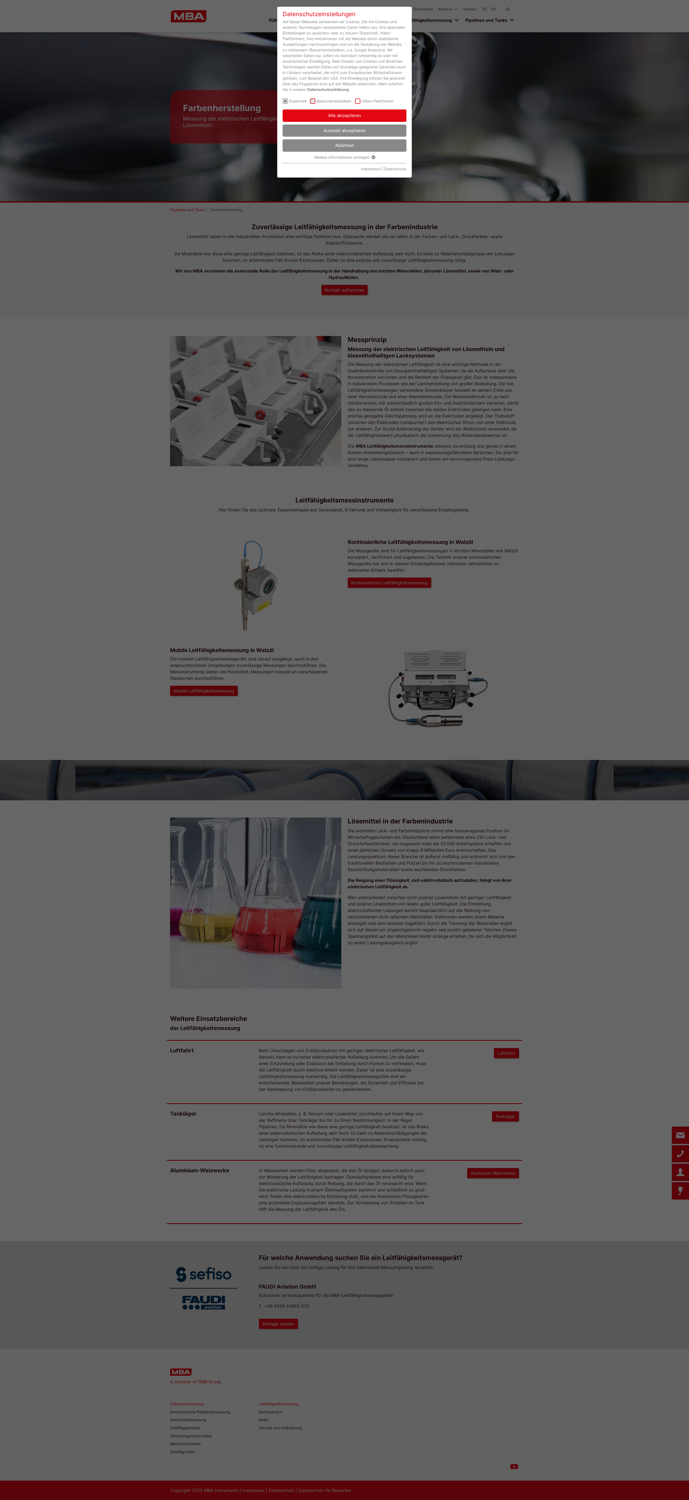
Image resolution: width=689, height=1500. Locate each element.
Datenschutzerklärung (328, 89)
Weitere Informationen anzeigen (342, 157)
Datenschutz (395, 169)
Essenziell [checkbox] (297, 101)
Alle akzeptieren (344, 115)
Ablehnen (344, 145)
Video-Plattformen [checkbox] (378, 101)
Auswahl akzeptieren (345, 130)
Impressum (371, 169)
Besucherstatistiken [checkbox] (334, 101)
